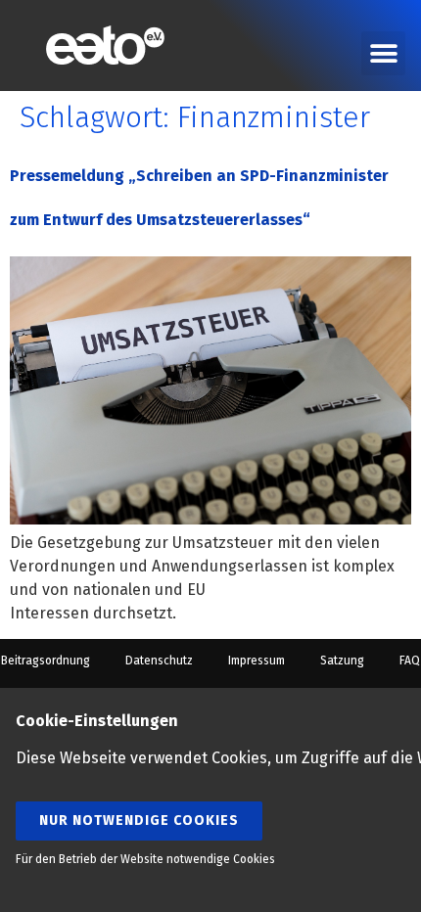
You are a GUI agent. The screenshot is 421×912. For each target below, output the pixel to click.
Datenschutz (159, 660)
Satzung (342, 660)
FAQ (409, 660)
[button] (383, 53)
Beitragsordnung (45, 660)
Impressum (256, 660)
